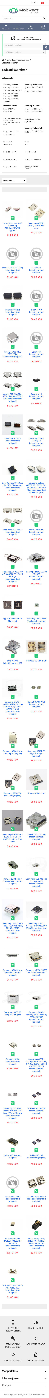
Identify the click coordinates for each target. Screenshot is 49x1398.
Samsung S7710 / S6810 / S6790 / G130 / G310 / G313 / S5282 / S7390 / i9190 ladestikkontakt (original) (12, 708)
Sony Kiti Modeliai (9, 167)
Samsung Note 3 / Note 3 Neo (34, 88)
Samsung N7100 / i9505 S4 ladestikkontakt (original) (36, 972)
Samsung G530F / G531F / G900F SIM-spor (36, 225)
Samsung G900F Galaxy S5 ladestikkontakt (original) (36, 442)
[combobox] (25, 45)
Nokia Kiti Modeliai (10, 159)
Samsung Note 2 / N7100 (33, 92)
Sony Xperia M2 (30, 152)
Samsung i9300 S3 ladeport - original (12, 1013)
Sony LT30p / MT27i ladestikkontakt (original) (36, 836)
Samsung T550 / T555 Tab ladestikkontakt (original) (36, 620)
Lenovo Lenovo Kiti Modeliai (32, 167)
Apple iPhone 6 (30, 122)
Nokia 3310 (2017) (9, 152)
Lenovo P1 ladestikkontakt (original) (36, 354)
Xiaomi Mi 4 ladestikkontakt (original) (36, 396)
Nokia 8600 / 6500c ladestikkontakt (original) (36, 1110)
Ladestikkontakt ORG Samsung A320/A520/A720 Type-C (12, 227)
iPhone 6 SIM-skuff (36, 793)
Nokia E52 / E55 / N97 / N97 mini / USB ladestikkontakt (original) (12, 1289)
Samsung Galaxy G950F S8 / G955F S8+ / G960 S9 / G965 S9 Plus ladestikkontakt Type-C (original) (36, 488)
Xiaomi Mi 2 (7, 145)
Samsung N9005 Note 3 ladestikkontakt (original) (12, 972)
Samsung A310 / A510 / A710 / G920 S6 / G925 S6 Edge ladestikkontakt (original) (12, 576)
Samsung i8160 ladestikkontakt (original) (12, 1061)
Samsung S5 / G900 (10, 96)
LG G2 (27, 145)
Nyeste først (14, 180)
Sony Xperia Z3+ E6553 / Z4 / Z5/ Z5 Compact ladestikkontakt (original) (12, 486)
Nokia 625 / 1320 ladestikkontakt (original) (12, 1198)
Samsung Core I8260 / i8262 (11, 123)
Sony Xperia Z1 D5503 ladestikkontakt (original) (12, 532)
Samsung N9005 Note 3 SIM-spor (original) (12, 752)
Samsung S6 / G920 (10, 93)
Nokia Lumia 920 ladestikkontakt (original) (36, 532)
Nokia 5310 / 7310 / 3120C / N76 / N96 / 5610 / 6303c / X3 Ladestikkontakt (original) (36, 1243)
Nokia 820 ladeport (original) (12, 1156)
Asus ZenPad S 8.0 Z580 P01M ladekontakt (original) (12, 354)
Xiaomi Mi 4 (7, 142)
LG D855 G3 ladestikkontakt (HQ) (12, 662)
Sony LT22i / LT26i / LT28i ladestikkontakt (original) (12, 881)
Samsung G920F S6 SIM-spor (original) (12, 794)
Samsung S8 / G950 (10, 88)
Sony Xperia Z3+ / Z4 (11, 132)
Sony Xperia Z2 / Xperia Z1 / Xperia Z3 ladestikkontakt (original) (36, 882)
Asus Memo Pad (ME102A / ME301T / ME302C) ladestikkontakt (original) (12, 1243)
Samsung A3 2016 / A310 (33, 112)
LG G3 (27, 142)
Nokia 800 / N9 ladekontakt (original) (36, 1156)
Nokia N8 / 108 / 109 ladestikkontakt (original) (36, 704)
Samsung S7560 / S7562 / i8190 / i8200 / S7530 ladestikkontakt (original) (36, 927)
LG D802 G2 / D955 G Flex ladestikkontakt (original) (36, 1198)
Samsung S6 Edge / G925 (12, 90)
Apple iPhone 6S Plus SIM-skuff (12, 619)
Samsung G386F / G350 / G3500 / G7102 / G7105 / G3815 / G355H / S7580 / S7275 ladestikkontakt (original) (36, 1065)
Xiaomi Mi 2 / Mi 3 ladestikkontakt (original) (12, 440)
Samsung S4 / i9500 (10, 99)
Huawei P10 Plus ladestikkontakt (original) (12, 312)
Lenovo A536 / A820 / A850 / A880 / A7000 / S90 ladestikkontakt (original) (12, 397)
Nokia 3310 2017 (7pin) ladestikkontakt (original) (12, 270)
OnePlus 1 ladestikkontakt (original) (36, 270)
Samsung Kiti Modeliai (33, 159)
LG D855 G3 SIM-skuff (36, 661)
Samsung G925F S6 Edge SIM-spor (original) (36, 753)
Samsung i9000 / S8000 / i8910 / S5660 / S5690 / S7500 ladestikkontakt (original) (36, 1017)
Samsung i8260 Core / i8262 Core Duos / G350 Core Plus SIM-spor (12, 838)
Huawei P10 (7, 112)
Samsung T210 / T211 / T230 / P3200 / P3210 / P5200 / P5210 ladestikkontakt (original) (12, 928)
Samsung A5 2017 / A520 (33, 109)
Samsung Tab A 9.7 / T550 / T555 (34, 132)
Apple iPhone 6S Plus (32, 119)
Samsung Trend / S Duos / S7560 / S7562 (12, 119)
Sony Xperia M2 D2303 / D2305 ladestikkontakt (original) (36, 575)
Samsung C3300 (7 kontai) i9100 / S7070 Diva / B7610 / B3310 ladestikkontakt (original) (12, 1113)
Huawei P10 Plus (9, 109)
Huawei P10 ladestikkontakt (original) (36, 312)
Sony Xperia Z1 (8, 134)
